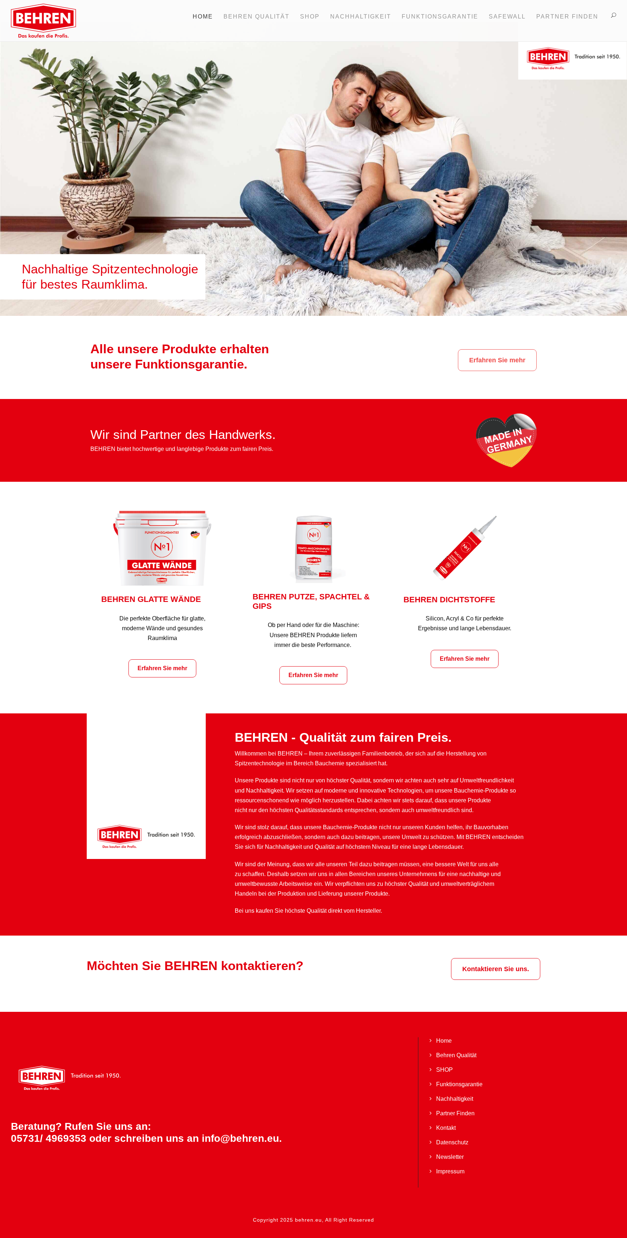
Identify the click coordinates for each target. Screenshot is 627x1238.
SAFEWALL (507, 16)
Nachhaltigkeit (454, 1099)
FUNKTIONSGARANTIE (440, 16)
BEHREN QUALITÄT (257, 16)
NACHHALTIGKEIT (360, 16)
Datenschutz (452, 1142)
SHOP (310, 16)
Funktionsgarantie (459, 1084)
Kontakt (446, 1128)
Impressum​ (450, 1171)
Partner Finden (567, 16)
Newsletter (450, 1157)
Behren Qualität (456, 1055)
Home (203, 16)
